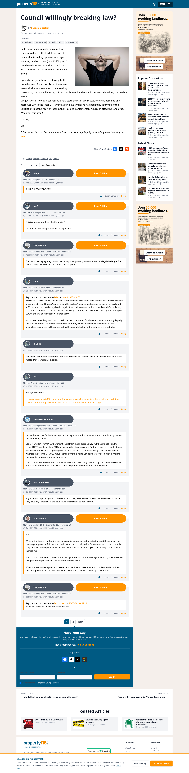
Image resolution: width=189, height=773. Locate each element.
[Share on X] (121, 149)
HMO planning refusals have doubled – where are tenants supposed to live (158, 151)
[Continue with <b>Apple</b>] (71, 659)
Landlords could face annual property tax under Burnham (157, 166)
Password (61, 673)
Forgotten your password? (48, 683)
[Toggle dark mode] (154, 4)
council (29, 158)
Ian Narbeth (60, 603)
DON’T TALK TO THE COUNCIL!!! (49, 720)
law (50, 158)
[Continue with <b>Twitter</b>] (77, 659)
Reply (123, 196)
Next (80, 621)
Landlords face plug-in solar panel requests (158, 178)
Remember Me (28, 683)
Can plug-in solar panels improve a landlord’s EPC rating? (159, 190)
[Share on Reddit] (127, 149)
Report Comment (112, 196)
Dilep (56, 297)
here (23, 136)
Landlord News (26, 42)
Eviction (36, 158)
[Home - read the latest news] (84, 4)
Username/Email (27, 673)
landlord (44, 158)
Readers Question (40, 27)
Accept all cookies (161, 763)
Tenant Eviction (71, 42)
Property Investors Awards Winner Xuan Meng (141, 697)
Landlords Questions (55, 42)
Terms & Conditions (154, 749)
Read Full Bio (100, 173)
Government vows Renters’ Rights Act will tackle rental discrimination (158, 86)
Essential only (140, 763)
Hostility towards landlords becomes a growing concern (157, 130)
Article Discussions (129, 752)
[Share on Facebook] (115, 149)
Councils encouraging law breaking (97, 721)
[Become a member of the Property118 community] (154, 32)
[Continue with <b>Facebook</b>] (65, 659)
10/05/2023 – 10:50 (71, 297)
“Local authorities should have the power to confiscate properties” (149, 722)
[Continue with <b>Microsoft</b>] (84, 659)
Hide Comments (48, 165)
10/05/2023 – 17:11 (78, 603)
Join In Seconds (85, 644)
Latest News (129, 748)
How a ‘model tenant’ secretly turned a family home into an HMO (158, 116)
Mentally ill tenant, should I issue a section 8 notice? (51, 697)
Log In (112, 676)
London (56, 158)
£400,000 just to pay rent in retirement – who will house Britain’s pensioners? (159, 102)
